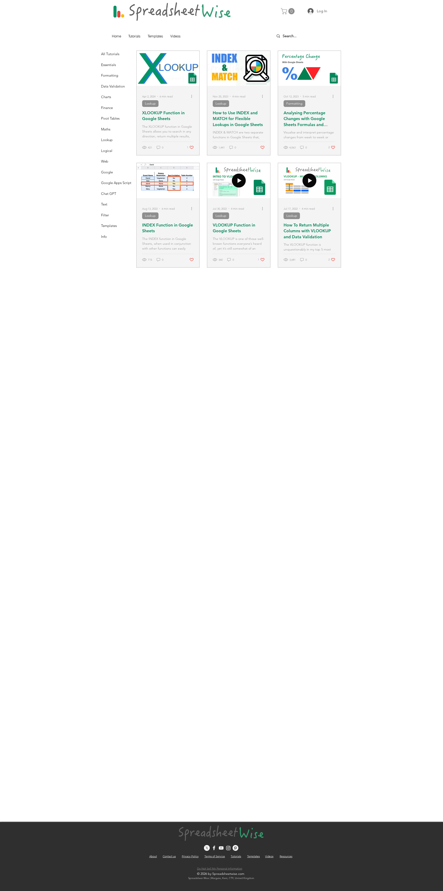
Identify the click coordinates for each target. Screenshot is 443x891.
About (153, 856)
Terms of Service (214, 856)
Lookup (150, 103)
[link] (288, 11)
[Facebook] (214, 848)
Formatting (294, 103)
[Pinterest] (235, 848)
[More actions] (193, 96)
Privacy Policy (190, 856)
